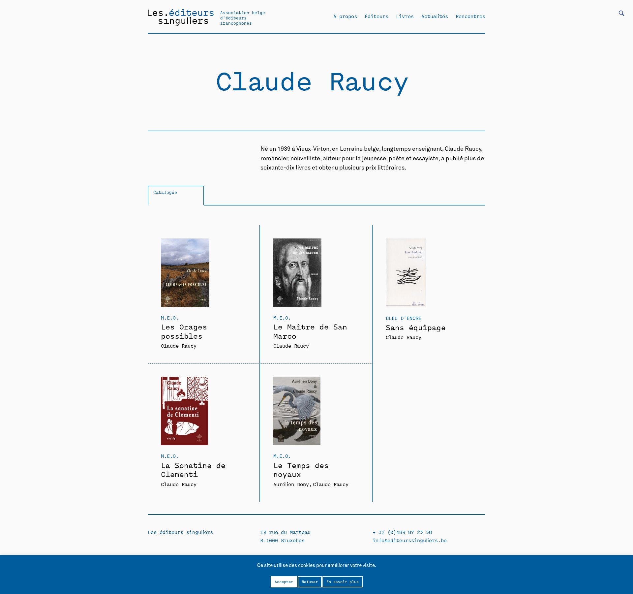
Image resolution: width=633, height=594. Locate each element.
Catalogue (165, 192)
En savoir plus (342, 581)
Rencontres (470, 16)
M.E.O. (170, 317)
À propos (345, 16)
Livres (405, 16)
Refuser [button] (310, 581)
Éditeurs (376, 16)
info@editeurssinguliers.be (410, 540)
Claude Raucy (178, 345)
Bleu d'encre (403, 318)
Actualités (434, 16)
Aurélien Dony (291, 484)
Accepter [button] (284, 581)
